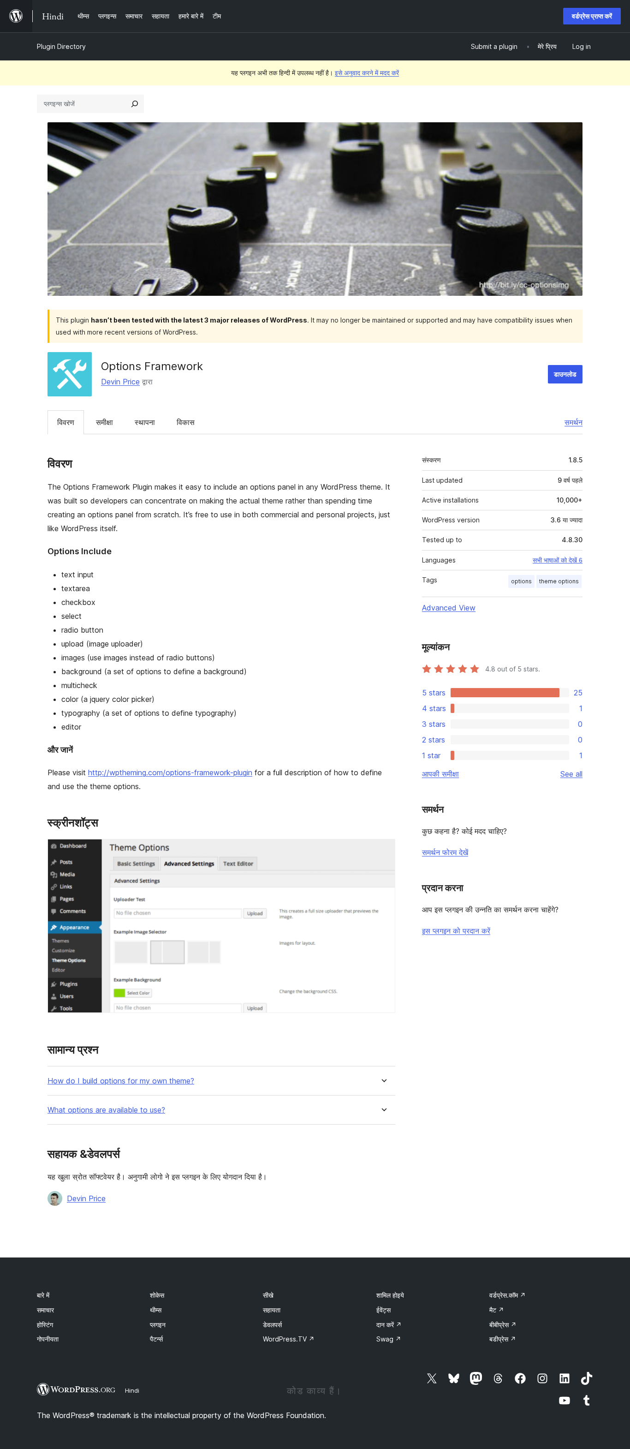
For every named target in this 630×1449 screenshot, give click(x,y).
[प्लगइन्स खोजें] (134, 104)
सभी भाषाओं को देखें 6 (557, 560)
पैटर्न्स (156, 1339)
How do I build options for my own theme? (121, 1081)
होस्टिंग (45, 1325)
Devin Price (120, 381)
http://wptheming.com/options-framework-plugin (170, 772)
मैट (496, 1310)
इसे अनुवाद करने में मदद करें (367, 73)
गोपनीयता (48, 1339)
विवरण (65, 422)
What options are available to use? (106, 1110)
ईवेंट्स (383, 1310)
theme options (559, 581)
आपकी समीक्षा (440, 773)
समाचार (45, 1310)
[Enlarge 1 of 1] (382, 851)
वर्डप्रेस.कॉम (507, 1295)
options (521, 581)
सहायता (271, 1310)
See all (571, 773)
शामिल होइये (390, 1295)
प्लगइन (158, 1325)
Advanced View (448, 607)
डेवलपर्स (272, 1325)
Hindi (132, 1390)
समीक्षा (104, 422)
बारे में (43, 1295)
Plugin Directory (61, 46)
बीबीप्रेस (503, 1325)
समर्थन (573, 422)
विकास (186, 422)
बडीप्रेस (502, 1339)
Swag (388, 1339)
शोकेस (157, 1295)
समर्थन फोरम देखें (445, 852)
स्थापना (145, 422)
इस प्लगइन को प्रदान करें (456, 930)
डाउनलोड (565, 374)
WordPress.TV (289, 1339)
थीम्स (155, 1310)
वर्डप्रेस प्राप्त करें (592, 16)
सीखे (268, 1295)
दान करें (389, 1325)
